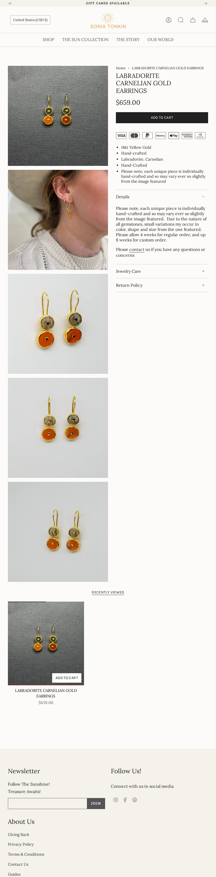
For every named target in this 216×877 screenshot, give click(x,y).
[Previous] (10, 3)
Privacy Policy (21, 844)
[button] (48, 40)
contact (136, 249)
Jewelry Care (128, 271)
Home (121, 68)
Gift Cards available (108, 3)
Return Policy (129, 285)
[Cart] (193, 20)
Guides (14, 874)
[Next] (205, 3)
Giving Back (18, 834)
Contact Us (18, 864)
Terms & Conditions (26, 854)
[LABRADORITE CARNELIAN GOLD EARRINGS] (46, 643)
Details (122, 196)
